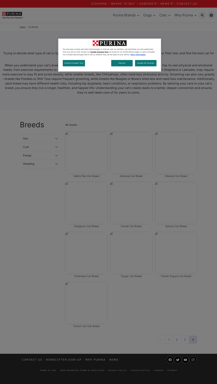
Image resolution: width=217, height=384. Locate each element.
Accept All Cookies (145, 63)
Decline (122, 63)
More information (138, 54)
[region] (109, 55)
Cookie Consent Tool (73, 63)
